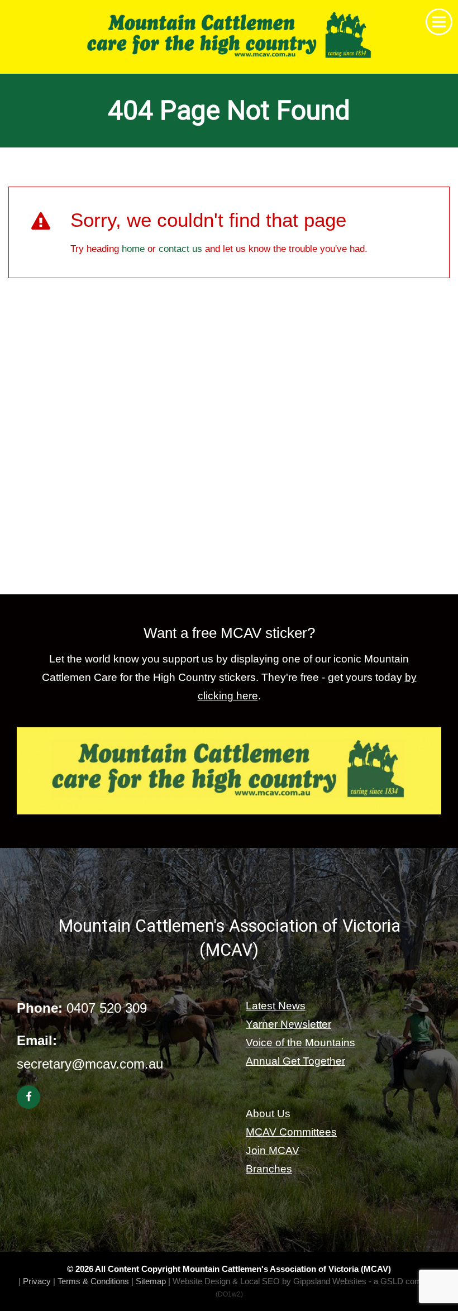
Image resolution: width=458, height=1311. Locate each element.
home (133, 249)
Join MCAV (272, 1150)
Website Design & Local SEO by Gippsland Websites (269, 1281)
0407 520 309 (106, 1008)
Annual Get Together (295, 1061)
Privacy (37, 1281)
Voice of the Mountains (300, 1042)
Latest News (276, 1006)
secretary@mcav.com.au (90, 1063)
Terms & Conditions (93, 1281)
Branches (269, 1169)
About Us (268, 1113)
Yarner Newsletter (288, 1024)
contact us (180, 249)
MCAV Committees (291, 1132)
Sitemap (151, 1281)
